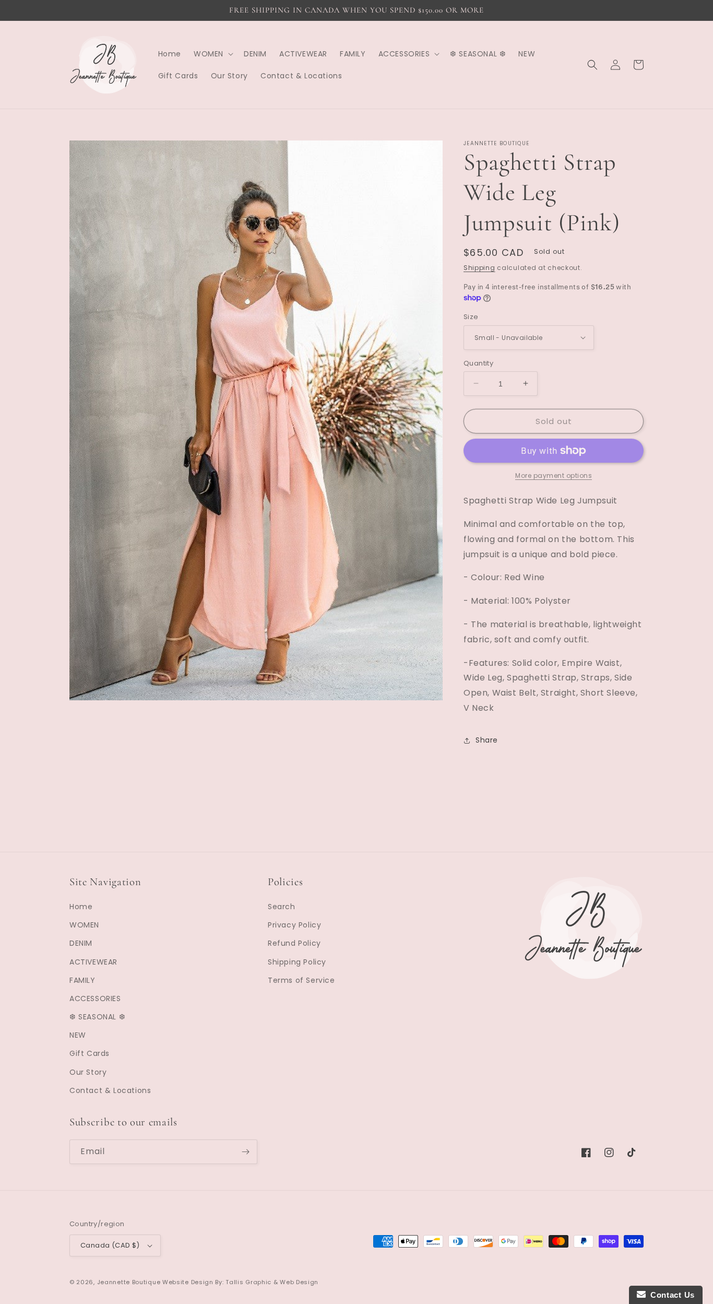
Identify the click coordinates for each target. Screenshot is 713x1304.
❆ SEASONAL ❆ (97, 1017)
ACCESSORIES (95, 998)
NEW (77, 1035)
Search (281, 906)
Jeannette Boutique (129, 1282)
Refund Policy (294, 943)
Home (80, 906)
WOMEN (84, 925)
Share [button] (487, 740)
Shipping (479, 267)
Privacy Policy (294, 925)
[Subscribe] (245, 1151)
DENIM (80, 943)
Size (471, 317)
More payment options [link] (553, 475)
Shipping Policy (297, 962)
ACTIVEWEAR (93, 962)
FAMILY (82, 980)
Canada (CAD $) (110, 1245)
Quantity (478, 363)
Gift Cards (89, 1053)
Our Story (87, 1072)
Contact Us (670, 1294)
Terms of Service (301, 980)
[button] (212, 54)
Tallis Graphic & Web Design (271, 1282)
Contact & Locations (110, 1090)
